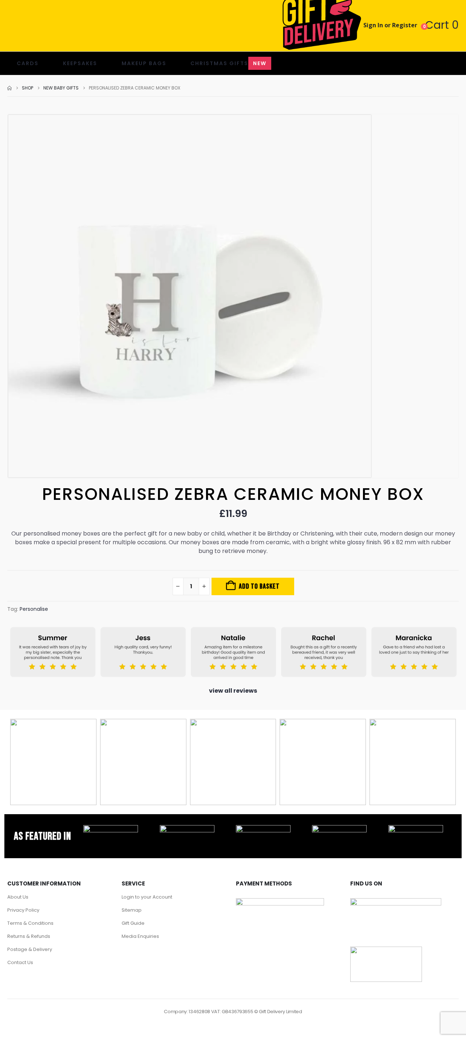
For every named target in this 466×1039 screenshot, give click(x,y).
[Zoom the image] (110, 829)
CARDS (28, 63)
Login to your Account (147, 896)
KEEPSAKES (80, 63)
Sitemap (132, 910)
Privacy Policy (23, 910)
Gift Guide (133, 923)
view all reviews (233, 690)
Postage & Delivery (29, 949)
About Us (17, 896)
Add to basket (259, 586)
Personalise (34, 609)
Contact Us (20, 962)
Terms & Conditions (30, 923)
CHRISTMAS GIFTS (228, 63)
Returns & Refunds (28, 936)
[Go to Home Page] (9, 88)
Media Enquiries (140, 936)
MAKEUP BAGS (144, 63)
